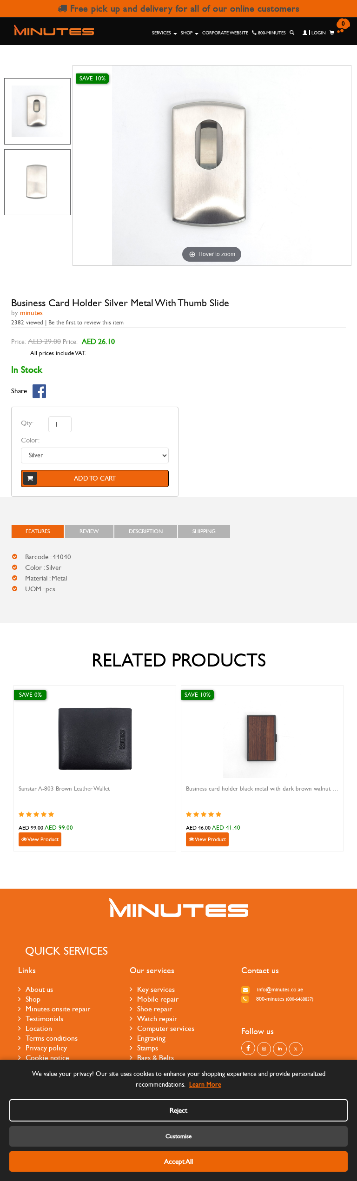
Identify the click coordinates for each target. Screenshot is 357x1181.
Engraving (151, 1038)
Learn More (205, 1085)
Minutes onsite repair (58, 1008)
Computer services (165, 1028)
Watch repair (157, 1018)
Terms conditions (52, 1038)
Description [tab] (146, 531)
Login (318, 33)
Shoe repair (154, 1008)
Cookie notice (47, 1057)
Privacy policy (46, 1047)
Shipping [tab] (204, 531)
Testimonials (44, 1018)
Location (39, 1028)
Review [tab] (89, 531)
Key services (156, 989)
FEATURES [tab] (38, 531)
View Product (43, 839)
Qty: (27, 423)
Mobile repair (157, 999)
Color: (30, 440)
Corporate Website (225, 33)
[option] (37, 111)
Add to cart (95, 478)
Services (162, 33)
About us (39, 989)
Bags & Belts (155, 1057)
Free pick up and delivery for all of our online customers (183, 8)
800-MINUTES (271, 33)
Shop (187, 33)
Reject (178, 1110)
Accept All (178, 1161)
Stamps (147, 1047)
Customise (178, 1136)
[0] (332, 33)
